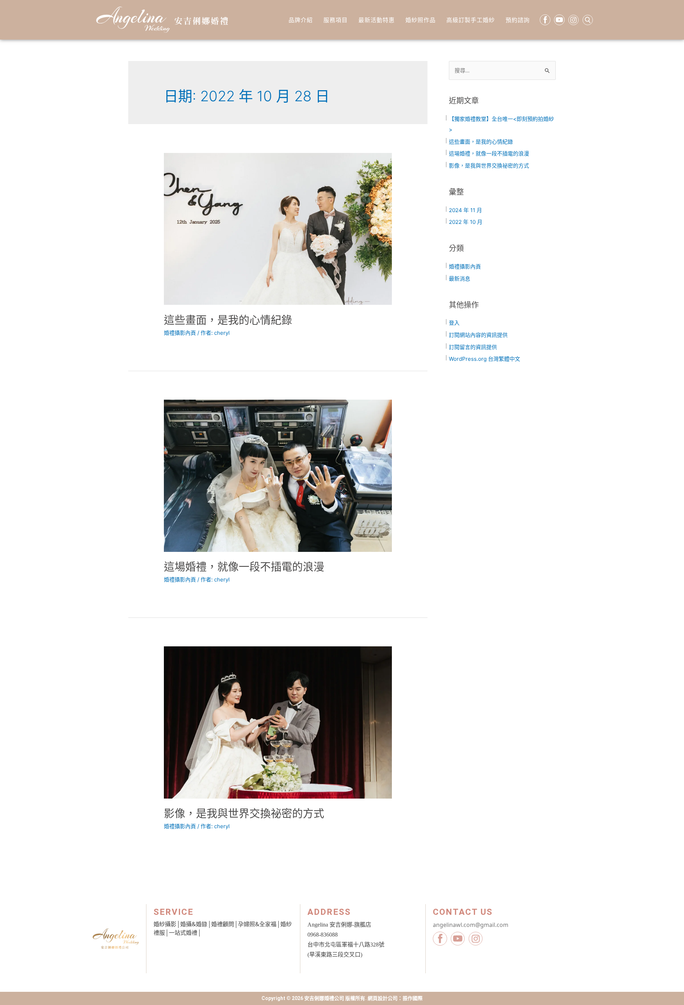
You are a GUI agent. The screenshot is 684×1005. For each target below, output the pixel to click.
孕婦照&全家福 (257, 924)
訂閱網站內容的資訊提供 (478, 335)
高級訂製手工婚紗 (470, 20)
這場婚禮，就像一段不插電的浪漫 (244, 566)
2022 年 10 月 (465, 222)
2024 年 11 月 (465, 210)
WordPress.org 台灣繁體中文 (484, 358)
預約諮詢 (518, 20)
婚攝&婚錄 (193, 924)
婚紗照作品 (420, 20)
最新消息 (459, 278)
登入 (454, 322)
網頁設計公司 (383, 998)
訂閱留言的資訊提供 (473, 347)
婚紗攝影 (165, 924)
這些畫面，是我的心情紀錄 (228, 319)
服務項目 (335, 20)
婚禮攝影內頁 (180, 332)
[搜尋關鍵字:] (502, 70)
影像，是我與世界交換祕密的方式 (244, 813)
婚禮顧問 (222, 924)
